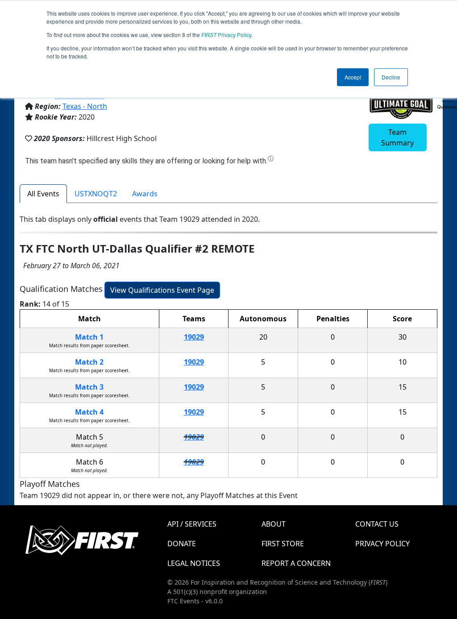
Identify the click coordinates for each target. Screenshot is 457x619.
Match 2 (89, 362)
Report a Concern (296, 563)
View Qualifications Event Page (162, 290)
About (274, 524)
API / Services (191, 524)
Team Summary (397, 137)
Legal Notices (193, 563)
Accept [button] (353, 77)
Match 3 (89, 387)
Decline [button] (391, 77)
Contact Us (377, 524)
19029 (194, 337)
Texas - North (84, 106)
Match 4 (89, 412)
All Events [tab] (43, 194)
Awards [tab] (145, 194)
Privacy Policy (226, 34)
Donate (181, 543)
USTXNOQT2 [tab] (96, 194)
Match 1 (89, 337)
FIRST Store (283, 543)
